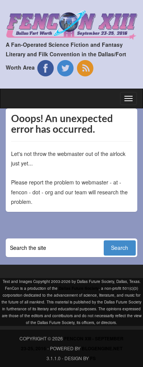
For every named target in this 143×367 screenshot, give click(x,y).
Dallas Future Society (79, 288)
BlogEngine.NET (102, 348)
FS (93, 358)
